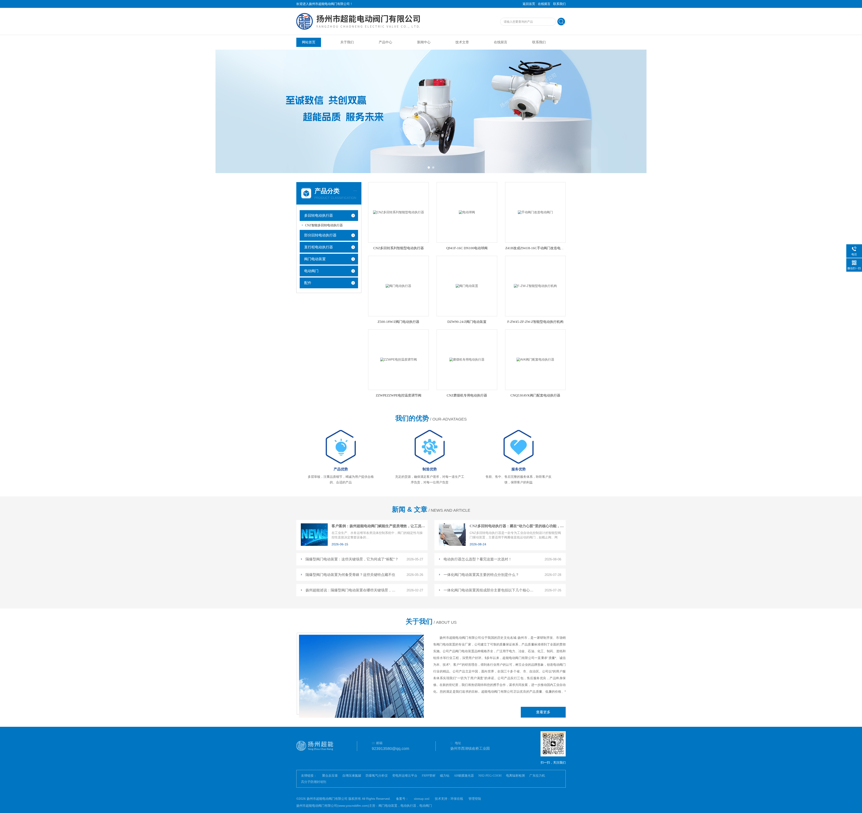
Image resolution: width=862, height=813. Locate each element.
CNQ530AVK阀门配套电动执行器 (535, 395)
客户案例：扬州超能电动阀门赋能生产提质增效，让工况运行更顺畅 (379, 526)
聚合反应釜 (330, 775)
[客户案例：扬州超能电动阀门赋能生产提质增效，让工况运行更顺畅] (314, 544)
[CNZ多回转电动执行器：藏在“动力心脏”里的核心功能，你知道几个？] (452, 544)
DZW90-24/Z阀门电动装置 (466, 322)
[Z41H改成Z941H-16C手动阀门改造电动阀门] (535, 212)
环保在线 (457, 798)
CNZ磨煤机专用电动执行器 (467, 395)
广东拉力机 (537, 775)
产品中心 (385, 42)
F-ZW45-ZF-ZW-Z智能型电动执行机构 (535, 322)
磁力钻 (444, 775)
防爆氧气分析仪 (377, 775)
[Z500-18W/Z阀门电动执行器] (398, 285)
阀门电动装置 (315, 259)
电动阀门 (311, 271)
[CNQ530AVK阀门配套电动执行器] (535, 359)
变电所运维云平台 (404, 775)
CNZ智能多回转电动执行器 (324, 225)
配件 (307, 283)
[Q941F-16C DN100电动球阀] (467, 212)
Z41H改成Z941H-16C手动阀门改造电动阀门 (538, 248)
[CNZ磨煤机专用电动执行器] (466, 359)
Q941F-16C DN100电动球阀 (467, 248)
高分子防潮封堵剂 (313, 782)
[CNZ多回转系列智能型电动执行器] (398, 212)
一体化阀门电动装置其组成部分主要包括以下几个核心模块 (490, 590)
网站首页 (308, 42)
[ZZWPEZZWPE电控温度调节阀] (398, 359)
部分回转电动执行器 (320, 235)
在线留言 (544, 4)
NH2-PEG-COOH (489, 775)
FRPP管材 (428, 775)
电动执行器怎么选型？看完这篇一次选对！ (478, 559)
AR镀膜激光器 (464, 775)
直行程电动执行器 (318, 247)
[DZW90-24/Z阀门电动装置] (467, 285)
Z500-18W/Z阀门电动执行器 (398, 322)
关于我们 (347, 42)
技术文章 (462, 42)
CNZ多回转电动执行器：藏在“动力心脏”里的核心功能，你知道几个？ (517, 526)
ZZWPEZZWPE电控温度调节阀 (398, 395)
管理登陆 (474, 798)
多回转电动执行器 (318, 215)
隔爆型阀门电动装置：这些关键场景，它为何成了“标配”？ (352, 559)
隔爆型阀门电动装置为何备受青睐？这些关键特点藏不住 (350, 575)
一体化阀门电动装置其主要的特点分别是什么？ (481, 575)
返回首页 (529, 4)
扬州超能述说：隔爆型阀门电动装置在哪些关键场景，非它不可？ (352, 590)
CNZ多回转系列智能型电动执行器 (398, 248)
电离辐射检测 (515, 775)
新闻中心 (424, 42)
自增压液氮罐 (351, 775)
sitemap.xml (421, 798)
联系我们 (559, 4)
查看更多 (543, 712)
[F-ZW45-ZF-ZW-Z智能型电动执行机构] (535, 285)
